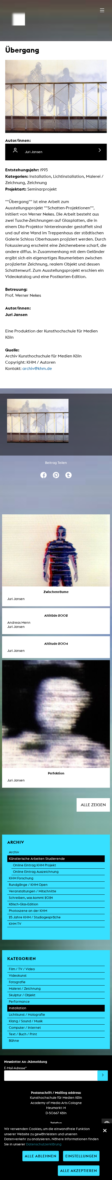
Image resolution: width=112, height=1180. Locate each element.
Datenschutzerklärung (43, 1144)
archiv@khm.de (37, 368)
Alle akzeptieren (78, 1170)
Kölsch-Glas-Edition (23, 904)
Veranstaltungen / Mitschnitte (32, 891)
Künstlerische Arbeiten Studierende (37, 859)
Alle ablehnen (41, 1156)
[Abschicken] (102, 1075)
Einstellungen (81, 1156)
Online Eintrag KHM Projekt (34, 865)
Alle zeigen (93, 804)
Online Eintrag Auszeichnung (36, 872)
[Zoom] (38, 421)
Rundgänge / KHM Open (28, 885)
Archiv (14, 852)
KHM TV (15, 924)
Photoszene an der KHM (28, 911)
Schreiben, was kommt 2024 (31, 898)
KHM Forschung (21, 878)
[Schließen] (104, 1130)
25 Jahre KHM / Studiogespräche (35, 917)
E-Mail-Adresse (15, 1068)
